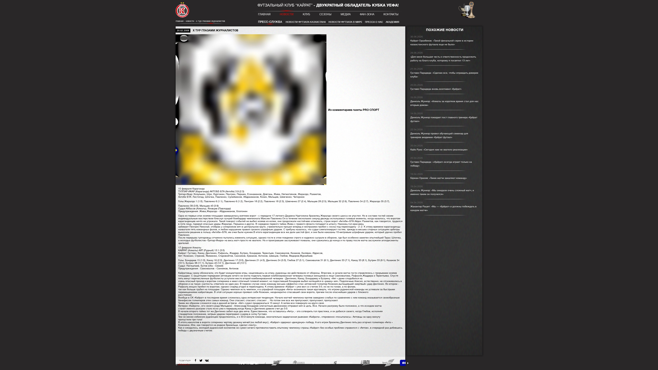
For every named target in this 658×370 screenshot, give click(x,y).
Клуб (306, 14)
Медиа (346, 14)
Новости (287, 14)
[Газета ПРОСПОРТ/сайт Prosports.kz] (343, 362)
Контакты (390, 14)
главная (180, 21)
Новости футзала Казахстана (306, 22)
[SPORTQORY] (387, 362)
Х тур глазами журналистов (210, 21)
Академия (392, 22)
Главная (264, 14)
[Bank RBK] (276, 362)
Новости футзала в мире (345, 22)
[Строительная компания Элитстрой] (321, 362)
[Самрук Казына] (298, 362)
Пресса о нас (374, 22)
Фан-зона (367, 14)
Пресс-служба (270, 21)
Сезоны (325, 14)
